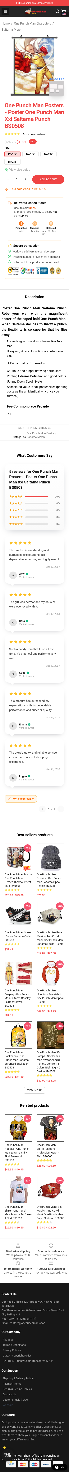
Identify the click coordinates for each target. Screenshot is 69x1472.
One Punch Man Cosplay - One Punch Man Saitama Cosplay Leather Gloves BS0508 (18, 998)
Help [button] (62, 1467)
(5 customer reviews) (33, 134)
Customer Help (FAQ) (15, 1399)
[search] (57, 11)
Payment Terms (12, 1383)
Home (6, 23)
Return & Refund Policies (17, 1389)
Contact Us (9, 1394)
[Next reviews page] (61, 809)
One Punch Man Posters (41, 433)
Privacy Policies (12, 1350)
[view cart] (63, 11)
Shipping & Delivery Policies (19, 1378)
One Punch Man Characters (32, 23)
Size (7, 148)
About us (8, 1339)
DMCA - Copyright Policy (17, 1355)
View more (34, 1090)
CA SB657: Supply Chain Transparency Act (28, 1360)
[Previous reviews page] (42, 809)
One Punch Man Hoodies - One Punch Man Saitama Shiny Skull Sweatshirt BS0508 (17, 1152)
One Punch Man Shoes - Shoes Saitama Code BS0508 (18, 936)
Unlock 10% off (7, 1455)
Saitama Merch (12, 29)
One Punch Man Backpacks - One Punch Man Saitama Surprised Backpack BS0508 (17, 1060)
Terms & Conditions (14, 1344)
